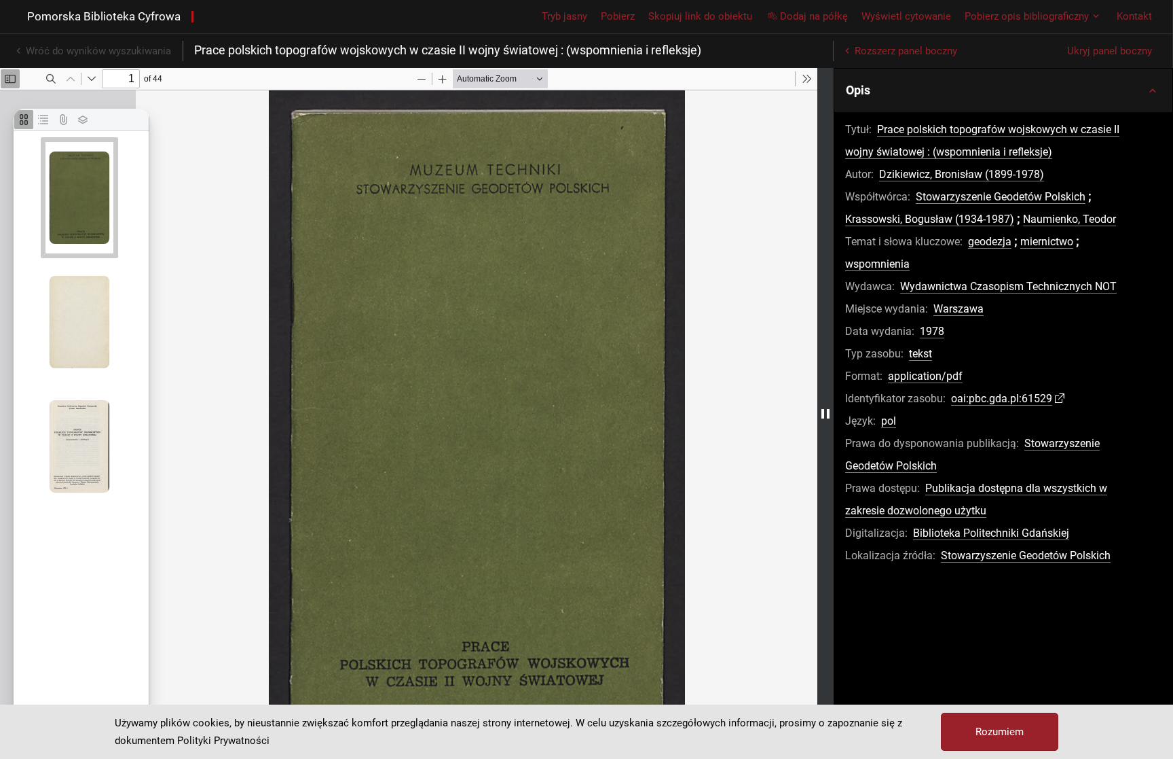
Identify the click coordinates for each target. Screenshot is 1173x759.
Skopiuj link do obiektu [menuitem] (700, 16)
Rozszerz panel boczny (906, 51)
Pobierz (618, 16)
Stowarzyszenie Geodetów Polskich (1000, 196)
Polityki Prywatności (223, 741)
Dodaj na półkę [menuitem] (814, 16)
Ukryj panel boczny (1109, 51)
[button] (1003, 90)
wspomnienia (877, 264)
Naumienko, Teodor (1069, 219)
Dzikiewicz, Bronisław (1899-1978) (961, 174)
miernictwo (1046, 241)
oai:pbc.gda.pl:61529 (1001, 398)
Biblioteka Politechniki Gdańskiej (991, 533)
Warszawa (958, 308)
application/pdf (925, 376)
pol (888, 420)
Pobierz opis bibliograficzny (1027, 16)
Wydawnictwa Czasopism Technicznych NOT (1008, 286)
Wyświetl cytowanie (906, 16)
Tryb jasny (564, 16)
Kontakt (1134, 16)
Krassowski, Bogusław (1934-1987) (929, 219)
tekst (920, 353)
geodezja (989, 241)
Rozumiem (999, 732)
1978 (932, 331)
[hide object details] (825, 413)
